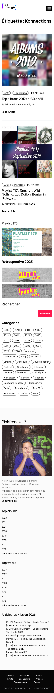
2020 (38, 340)
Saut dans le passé (14, 383)
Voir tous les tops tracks (14, 605)
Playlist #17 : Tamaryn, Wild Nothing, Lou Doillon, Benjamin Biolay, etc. (24, 194)
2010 (17, 330)
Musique (39, 372)
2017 (6, 340)
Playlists (18, 184)
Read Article (8, 112)
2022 (16, 345)
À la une (29, 351)
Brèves (35, 356)
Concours (22, 361)
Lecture (8, 372)
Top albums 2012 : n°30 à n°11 (22, 99)
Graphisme (22, 367)
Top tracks (9, 393)
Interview (39, 367)
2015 (27, 335)
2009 (6, 330)
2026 (17, 351)
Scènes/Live (35, 383)
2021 (6, 345)
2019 (27, 340)
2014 (16, 335)
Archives (10, 676)
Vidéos (24, 393)
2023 (27, 345)
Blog (23, 356)
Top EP (36, 388)
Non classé (10, 377)
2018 (16, 340)
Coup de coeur (41, 361)
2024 (38, 345)
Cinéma (7, 361)
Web (35, 393)
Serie (6, 388)
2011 (27, 330)
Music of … (23, 372)
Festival (7, 367)
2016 (37, 335)
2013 (6, 335)
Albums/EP (10, 356)
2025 (6, 351)
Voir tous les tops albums (14, 553)
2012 (6, 93)
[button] (49, 8)
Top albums (20, 93)
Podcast (39, 377)
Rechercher (11, 304)
